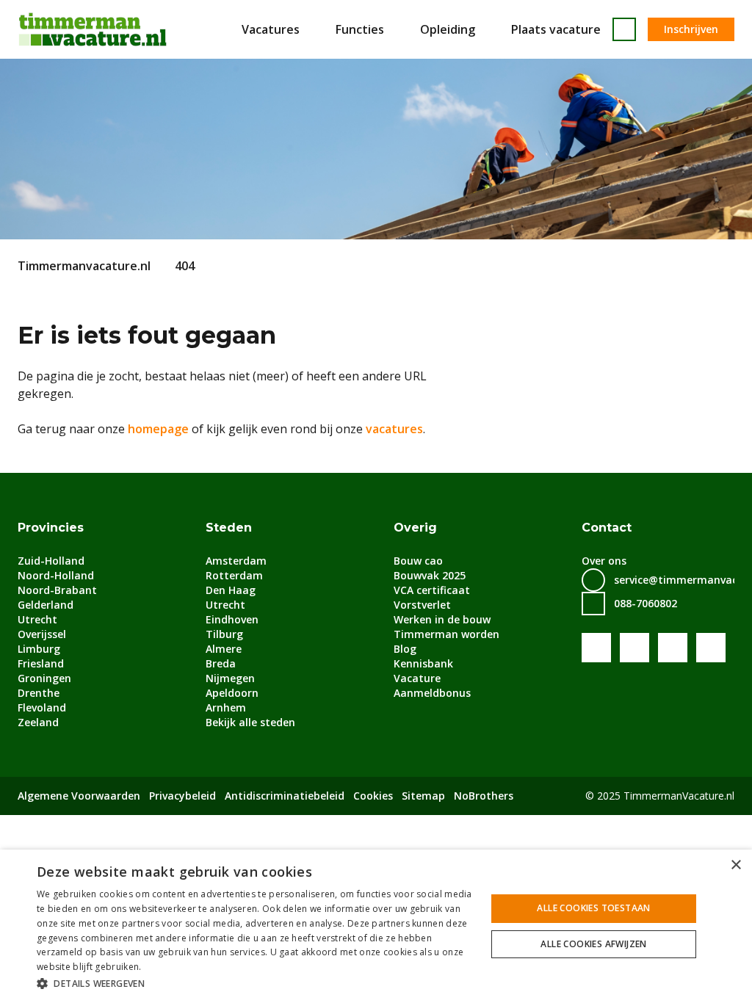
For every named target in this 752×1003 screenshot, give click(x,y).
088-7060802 (645, 603)
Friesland (41, 663)
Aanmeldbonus (432, 693)
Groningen (44, 678)
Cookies (373, 796)
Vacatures (271, 29)
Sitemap (423, 796)
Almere (224, 649)
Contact (607, 528)
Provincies (51, 528)
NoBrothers (483, 796)
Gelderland (45, 605)
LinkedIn (672, 647)
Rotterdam (234, 575)
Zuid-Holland (51, 561)
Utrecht (37, 619)
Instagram (711, 647)
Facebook (596, 647)
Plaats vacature (556, 29)
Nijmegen (230, 678)
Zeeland (38, 722)
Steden (229, 528)
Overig (415, 528)
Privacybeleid (182, 796)
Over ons (604, 561)
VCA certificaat (432, 590)
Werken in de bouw (442, 619)
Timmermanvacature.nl (84, 266)
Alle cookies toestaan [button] (593, 908)
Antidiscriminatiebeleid (284, 796)
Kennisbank (423, 663)
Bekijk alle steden (250, 722)
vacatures (394, 429)
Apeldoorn (232, 693)
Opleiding (447, 29)
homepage (158, 429)
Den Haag (231, 590)
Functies (360, 29)
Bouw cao (418, 561)
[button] (255, 983)
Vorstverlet (422, 605)
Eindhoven (232, 619)
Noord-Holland (56, 575)
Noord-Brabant (57, 590)
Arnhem (226, 707)
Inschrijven (691, 29)
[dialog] (376, 926)
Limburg (39, 649)
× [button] (735, 865)
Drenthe (38, 693)
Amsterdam (236, 561)
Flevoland (42, 707)
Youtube (634, 647)
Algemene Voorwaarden (79, 796)
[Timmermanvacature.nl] (92, 29)
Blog (405, 649)
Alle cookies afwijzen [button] (593, 944)
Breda (221, 663)
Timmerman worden (446, 634)
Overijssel (42, 634)
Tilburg (224, 634)
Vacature (417, 678)
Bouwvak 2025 (430, 575)
